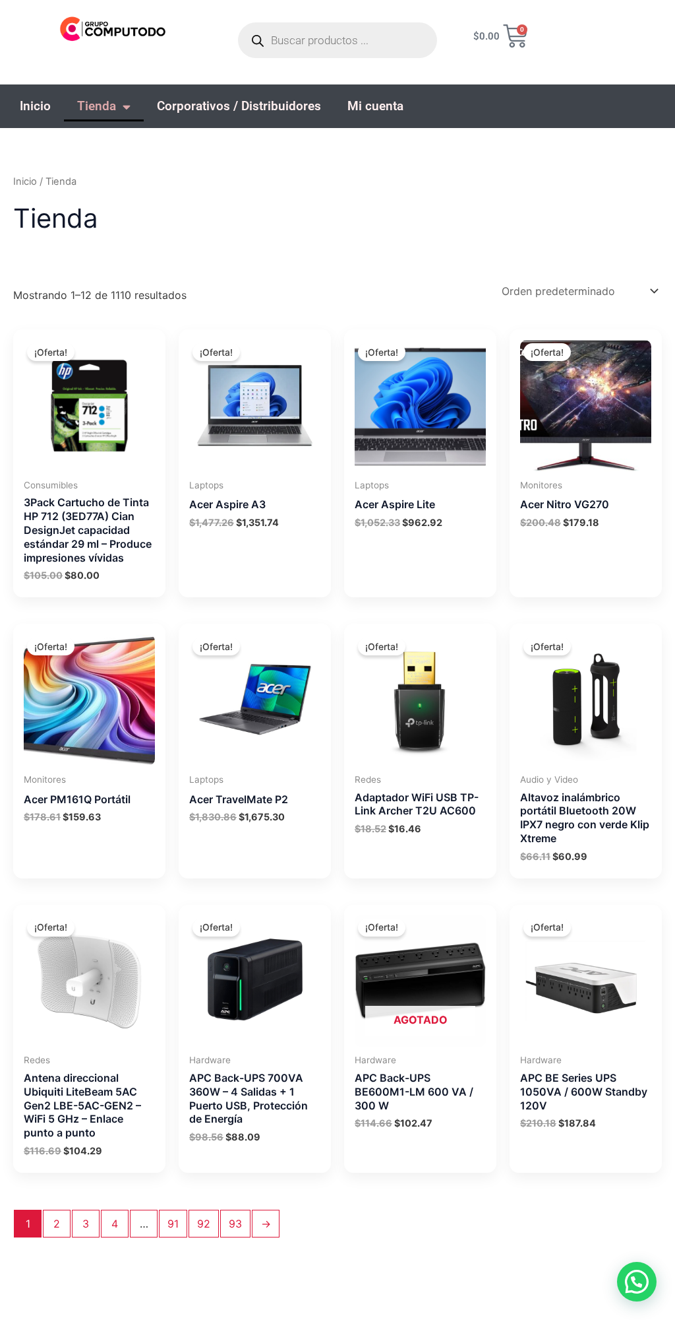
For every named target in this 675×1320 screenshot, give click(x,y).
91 (173, 1223)
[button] (637, 1282)
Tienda (96, 106)
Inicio (35, 106)
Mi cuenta (375, 106)
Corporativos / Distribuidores (239, 106)
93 (235, 1223)
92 (203, 1223)
